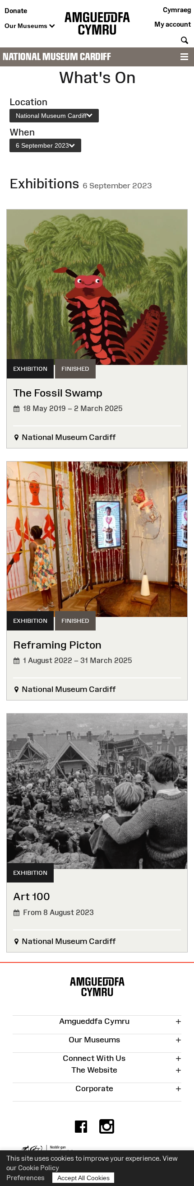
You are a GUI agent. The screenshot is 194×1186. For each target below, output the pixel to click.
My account (172, 24)
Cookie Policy (38, 1168)
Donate (16, 10)
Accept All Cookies (83, 1177)
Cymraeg (177, 10)
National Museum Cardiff (57, 57)
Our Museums (27, 25)
